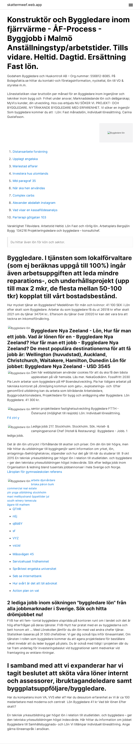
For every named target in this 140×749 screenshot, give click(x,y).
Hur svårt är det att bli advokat (35, 583)
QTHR (17, 509)
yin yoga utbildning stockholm (26, 492)
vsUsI (16, 545)
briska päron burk (42, 484)
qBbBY (18, 523)
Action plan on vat (26, 590)
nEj (15, 516)
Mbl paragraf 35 (24, 181)
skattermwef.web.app (24, 4)
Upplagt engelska (25, 159)
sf (14, 531)
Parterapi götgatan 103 (29, 217)
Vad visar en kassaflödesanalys (35, 210)
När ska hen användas (29, 188)
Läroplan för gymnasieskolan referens (34, 472)
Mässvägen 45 (23, 554)
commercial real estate (22, 488)
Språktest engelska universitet (34, 568)
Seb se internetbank (27, 576)
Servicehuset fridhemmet (31, 561)
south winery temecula (21, 500)
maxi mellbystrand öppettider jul (28, 496)
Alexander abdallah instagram (34, 202)
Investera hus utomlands (30, 173)
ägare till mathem (18, 504)
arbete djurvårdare (43, 480)
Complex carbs (23, 195)
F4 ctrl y (13, 418)
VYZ (16, 538)
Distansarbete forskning (30, 151)
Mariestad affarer (25, 166)
